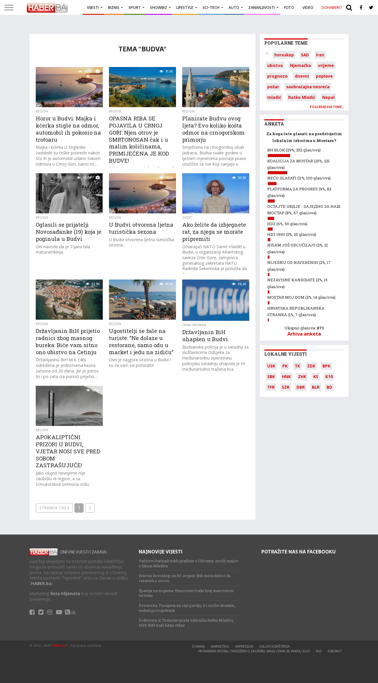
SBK (271, 376)
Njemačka (300, 65)
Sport (134, 7)
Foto (289, 7)
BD (329, 387)
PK (285, 366)
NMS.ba (59, 645)
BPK (326, 366)
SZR (285, 387)
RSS (319, 651)
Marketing (220, 646)
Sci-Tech (211, 7)
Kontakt (335, 651)
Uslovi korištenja (274, 646)
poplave (324, 76)
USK (271, 366)
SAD (305, 55)
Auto (234, 7)
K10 (329, 376)
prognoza (277, 76)
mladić (274, 97)
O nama (198, 646)
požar (273, 86)
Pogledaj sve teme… (327, 107)
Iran (320, 55)
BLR (316, 387)
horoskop (284, 55)
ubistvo (275, 65)
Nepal (328, 97)
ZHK (302, 376)
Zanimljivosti (261, 7)
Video (307, 7)
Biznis (113, 7)
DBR (300, 387)
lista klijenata (65, 593)
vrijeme (326, 65)
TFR (271, 387)
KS (315, 376)
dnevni (302, 76)
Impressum (244, 646)
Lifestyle (184, 7)
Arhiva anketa (304, 334)
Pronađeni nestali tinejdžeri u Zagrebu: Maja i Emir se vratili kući (254, 651)
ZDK (311, 366)
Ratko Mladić (301, 97)
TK (297, 366)
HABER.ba (41, 583)
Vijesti (93, 7)
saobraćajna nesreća (308, 86)
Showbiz (158, 7)
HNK (286, 376)
